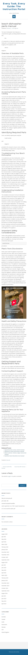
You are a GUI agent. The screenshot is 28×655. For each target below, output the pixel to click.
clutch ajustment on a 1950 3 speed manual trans (13, 506)
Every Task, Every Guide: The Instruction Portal (14, 6)
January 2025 (5, 580)
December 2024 (5, 583)
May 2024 (4, 601)
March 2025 (4, 575)
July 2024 (4, 596)
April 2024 (4, 603)
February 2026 (5, 547)
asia (17, 28)
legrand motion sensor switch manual (14, 450)
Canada (3, 619)
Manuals (8, 460)
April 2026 (4, 541)
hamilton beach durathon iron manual (14, 456)
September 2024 (5, 590)
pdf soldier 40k (5, 501)
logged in (10, 476)
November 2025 (5, 554)
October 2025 (5, 557)
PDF (3, 629)
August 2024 (4, 593)
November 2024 (5, 585)
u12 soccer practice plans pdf (8, 508)
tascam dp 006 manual (20, 466)
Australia (4, 616)
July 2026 (4, 536)
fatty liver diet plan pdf (7, 498)
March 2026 (4, 544)
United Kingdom (5, 632)
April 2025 (4, 572)
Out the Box (16, 652)
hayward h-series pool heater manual (14, 451)
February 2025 (5, 578)
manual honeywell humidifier (8, 503)
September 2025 (5, 560)
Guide (3, 622)
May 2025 (4, 570)
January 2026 (5, 549)
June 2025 (4, 567)
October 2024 (5, 588)
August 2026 (4, 534)
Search (22, 485)
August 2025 (4, 562)
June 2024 (4, 598)
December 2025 (5, 552)
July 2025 (4, 565)
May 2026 (4, 539)
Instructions (4, 624)
